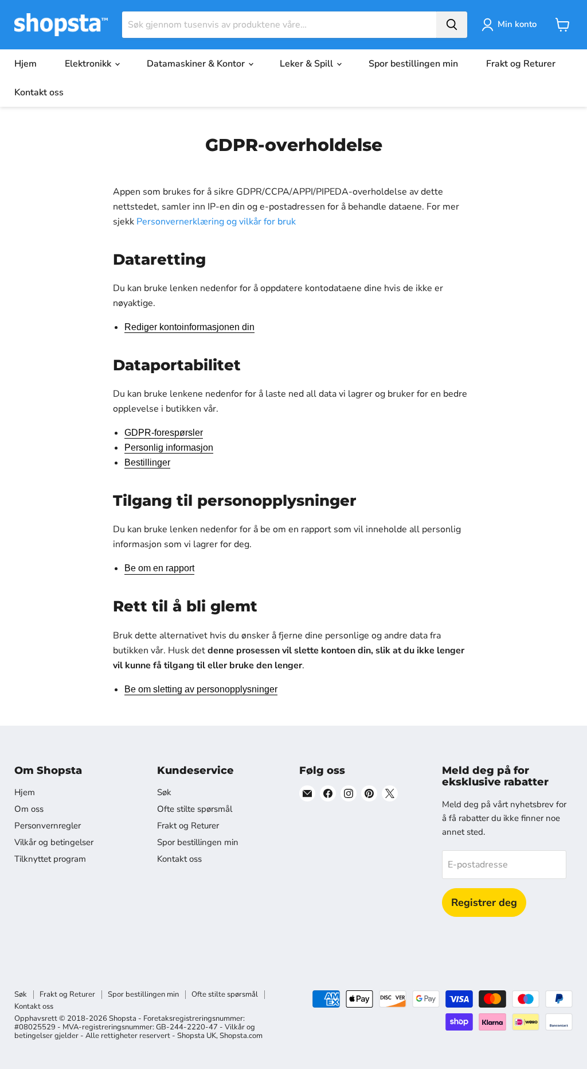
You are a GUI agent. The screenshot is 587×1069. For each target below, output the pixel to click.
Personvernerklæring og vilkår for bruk (216, 221)
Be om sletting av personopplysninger (200, 689)
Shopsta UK (196, 1036)
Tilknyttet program (50, 859)
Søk (164, 792)
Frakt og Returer (520, 63)
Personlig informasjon (168, 447)
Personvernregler (47, 825)
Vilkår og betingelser (53, 842)
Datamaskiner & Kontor (197, 63)
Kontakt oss (39, 92)
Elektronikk (89, 63)
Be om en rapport (159, 568)
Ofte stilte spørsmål (194, 809)
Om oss (29, 809)
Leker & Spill (307, 63)
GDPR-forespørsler (163, 432)
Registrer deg (484, 902)
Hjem (25, 63)
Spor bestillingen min (413, 63)
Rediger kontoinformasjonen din (189, 327)
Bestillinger (147, 462)
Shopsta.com (241, 1036)
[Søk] (451, 24)
